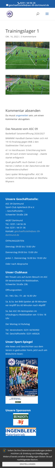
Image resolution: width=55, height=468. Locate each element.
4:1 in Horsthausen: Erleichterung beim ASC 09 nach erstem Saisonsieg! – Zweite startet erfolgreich (26, 154)
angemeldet (22, 115)
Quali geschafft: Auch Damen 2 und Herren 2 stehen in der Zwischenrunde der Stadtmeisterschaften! (28, 166)
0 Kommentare (28, 36)
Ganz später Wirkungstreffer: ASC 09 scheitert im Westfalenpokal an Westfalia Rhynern (26, 178)
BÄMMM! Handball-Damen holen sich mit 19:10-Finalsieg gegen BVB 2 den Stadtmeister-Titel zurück (27, 142)
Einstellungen (27, 464)
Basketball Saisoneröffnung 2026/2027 (25, 133)
